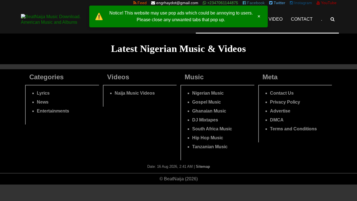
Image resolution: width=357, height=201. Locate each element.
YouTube (328, 3)
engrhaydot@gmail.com (177, 3)
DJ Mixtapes (205, 120)
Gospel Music (206, 102)
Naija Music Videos (135, 93)
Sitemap (203, 166)
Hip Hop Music (207, 137)
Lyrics (43, 93)
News (43, 102)
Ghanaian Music (209, 111)
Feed (141, 3)
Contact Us (282, 93)
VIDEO (276, 19)
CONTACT (302, 19)
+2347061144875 (222, 3)
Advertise (280, 111)
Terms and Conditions (293, 128)
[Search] (332, 19)
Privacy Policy (285, 102)
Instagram (302, 3)
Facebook (255, 3)
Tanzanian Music (210, 146)
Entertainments (53, 111)
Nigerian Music (208, 93)
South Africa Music (212, 128)
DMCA (277, 120)
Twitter (278, 3)
